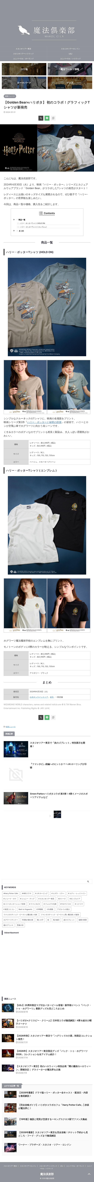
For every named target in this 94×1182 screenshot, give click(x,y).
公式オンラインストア (39, 697)
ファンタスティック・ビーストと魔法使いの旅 (20, 915)
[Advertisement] (47, 965)
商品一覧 (21, 220)
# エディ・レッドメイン (77, 893)
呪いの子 (40, 920)
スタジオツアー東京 (23, 49)
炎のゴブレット (69, 920)
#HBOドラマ (26, 893)
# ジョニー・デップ (27, 899)
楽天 (52, 697)
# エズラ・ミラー (58, 893)
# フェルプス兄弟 (50, 904)
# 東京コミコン (9, 909)
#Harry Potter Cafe (11, 893)
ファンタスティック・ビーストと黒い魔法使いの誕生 (60, 915)
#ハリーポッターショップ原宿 (14, 904)
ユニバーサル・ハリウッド (70, 58)
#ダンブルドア (75, 899)
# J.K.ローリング (41, 893)
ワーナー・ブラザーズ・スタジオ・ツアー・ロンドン (44, 1144)
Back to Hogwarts (25, 909)
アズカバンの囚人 (63, 909)
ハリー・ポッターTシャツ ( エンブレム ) (32, 227)
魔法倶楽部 (47, 1174)
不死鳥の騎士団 (27, 920)
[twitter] (40, 118)
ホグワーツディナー (11, 920)
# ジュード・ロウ (10, 899)
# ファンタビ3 (34, 904)
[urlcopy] (53, 118)
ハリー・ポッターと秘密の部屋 (44, 422)
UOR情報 (39, 909)
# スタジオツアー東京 (46, 899)
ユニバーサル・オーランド (23, 58)
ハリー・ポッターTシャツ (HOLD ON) (31, 223)
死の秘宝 (56, 920)
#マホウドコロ (65, 904)
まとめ (20, 231)
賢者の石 (20, 925)
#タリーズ (62, 899)
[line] (47, 118)
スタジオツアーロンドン (70, 49)
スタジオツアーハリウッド (23, 54)
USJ (70, 54)
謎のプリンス (8, 925)
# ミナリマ (79, 904)
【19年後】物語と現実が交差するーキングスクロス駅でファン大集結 (52, 1119)
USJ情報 (50, 909)
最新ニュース (11, 727)
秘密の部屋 (83, 920)
